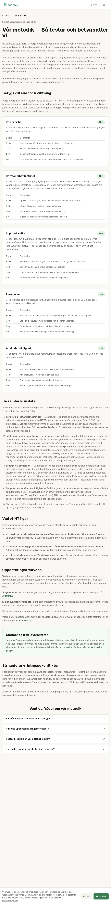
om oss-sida (66, 647)
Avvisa (86, 896)
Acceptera (101, 896)
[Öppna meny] (104, 4)
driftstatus (7, 596)
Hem (7, 15)
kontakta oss (26, 620)
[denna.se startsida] (11, 4)
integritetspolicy (10, 900)
